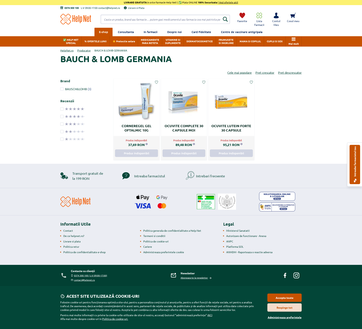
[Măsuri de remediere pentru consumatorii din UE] (277, 196)
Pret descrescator (290, 72)
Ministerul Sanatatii (238, 230)
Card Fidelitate (201, 32)
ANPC (229, 241)
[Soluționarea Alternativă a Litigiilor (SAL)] (277, 206)
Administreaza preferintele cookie (163, 252)
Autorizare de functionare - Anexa (246, 236)
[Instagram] (296, 275)
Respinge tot (284, 307)
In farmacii (150, 32)
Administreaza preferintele (284, 317)
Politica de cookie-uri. (115, 319)
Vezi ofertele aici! (228, 2)
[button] (276, 19)
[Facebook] (285, 275)
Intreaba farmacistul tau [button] (355, 161)
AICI (209, 315)
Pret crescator (264, 72)
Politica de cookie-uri (156, 241)
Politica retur (71, 246)
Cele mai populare (239, 72)
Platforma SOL (234, 246)
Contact (68, 230)
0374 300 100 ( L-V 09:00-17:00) (90, 275)
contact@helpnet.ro (84, 279)
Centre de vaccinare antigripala (241, 32)
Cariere (147, 246)
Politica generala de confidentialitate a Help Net (172, 230)
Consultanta (126, 32)
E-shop (103, 32)
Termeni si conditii (154, 236)
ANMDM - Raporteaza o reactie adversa (249, 252)
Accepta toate (284, 297)
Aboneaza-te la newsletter (194, 277)
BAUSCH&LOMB (76, 89)
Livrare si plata (72, 241)
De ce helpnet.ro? (73, 236)
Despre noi (174, 32)
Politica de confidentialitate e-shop (84, 252)
